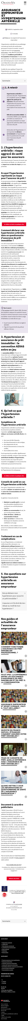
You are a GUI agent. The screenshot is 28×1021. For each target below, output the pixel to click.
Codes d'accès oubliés (6, 1017)
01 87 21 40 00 (18, 904)
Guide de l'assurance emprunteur (9, 963)
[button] (14, 224)
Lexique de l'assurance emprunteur (10, 965)
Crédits (2, 1015)
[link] (14, 644)
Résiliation (4, 951)
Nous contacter (5, 949)
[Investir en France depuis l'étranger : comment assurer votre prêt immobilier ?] (26, 740)
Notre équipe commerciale (8, 946)
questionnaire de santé (14, 252)
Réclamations (4, 1007)
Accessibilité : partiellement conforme (9, 1013)
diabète (11, 461)
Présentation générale (7, 942)
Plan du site (3, 1010)
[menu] (25, 2)
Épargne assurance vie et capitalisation (11, 960)
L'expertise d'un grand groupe (8, 947)
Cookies (3, 1012)
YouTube (4, 983)
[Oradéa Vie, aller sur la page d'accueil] (12, 3)
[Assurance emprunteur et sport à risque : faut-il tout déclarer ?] (26, 712)
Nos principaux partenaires (8, 968)
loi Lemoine (6, 310)
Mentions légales (5, 1005)
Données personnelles (6, 1009)
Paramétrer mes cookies (7, 973)
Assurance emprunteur (7, 961)
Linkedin (4, 981)
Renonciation (5, 952)
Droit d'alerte (4, 1018)
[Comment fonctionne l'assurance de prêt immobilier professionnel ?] (26, 656)
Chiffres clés (5, 944)
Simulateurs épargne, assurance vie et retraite (12, 966)
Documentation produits (7, 970)
